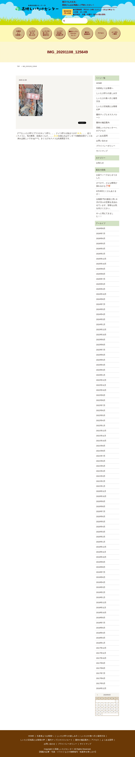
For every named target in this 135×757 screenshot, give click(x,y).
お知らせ (100, 163)
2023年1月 (100, 375)
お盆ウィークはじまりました (106, 176)
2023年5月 (100, 360)
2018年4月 (100, 633)
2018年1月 (100, 643)
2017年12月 (101, 648)
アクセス (101, 33)
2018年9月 (100, 618)
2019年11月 (101, 552)
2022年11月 (101, 385)
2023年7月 (100, 350)
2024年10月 (101, 294)
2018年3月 (100, 638)
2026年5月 (100, 243)
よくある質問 (114, 33)
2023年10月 (101, 335)
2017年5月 (100, 683)
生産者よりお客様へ (18, 33)
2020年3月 (100, 532)
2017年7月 (100, 673)
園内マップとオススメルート (73, 33)
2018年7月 (100, 623)
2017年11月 (101, 653)
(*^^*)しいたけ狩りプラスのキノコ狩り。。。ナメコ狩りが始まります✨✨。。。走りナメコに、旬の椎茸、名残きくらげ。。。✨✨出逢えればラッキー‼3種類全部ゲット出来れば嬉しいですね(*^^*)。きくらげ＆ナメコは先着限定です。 (54, 136)
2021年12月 (101, 431)
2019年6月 (100, 577)
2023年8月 (100, 345)
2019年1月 (100, 597)
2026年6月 (100, 238)
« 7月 (98, 695)
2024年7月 (100, 304)
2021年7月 (100, 456)
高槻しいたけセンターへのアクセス (106, 129)
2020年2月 (100, 537)
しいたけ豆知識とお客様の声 (60, 33)
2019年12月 (101, 547)
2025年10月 (101, 264)
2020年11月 (101, 491)
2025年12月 (101, 259)
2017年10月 (101, 658)
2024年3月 (100, 319)
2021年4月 (100, 471)
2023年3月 (100, 370)
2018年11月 (101, 608)
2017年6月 (100, 678)
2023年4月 (100, 365)
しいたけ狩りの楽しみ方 (32, 33)
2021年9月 (100, 446)
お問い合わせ (102, 141)
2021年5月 (100, 466)
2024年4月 (100, 314)
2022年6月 (100, 410)
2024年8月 (100, 299)
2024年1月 (100, 324)
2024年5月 (100, 309)
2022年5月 (100, 415)
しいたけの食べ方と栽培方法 (46, 33)
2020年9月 (100, 501)
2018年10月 (101, 612)
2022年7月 (100, 405)
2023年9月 (100, 340)
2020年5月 (100, 522)
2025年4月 (100, 289)
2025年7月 (100, 279)
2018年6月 (100, 628)
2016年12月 (101, 688)
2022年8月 (100, 400)
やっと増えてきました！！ (104, 215)
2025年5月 (100, 284)
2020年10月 (101, 496)
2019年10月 (101, 557)
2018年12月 (101, 602)
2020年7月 (100, 511)
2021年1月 (100, 486)
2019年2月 (100, 592)
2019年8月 (100, 567)
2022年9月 (100, 395)
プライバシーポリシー (105, 146)
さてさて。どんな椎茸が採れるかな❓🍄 (106, 184)
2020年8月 (100, 506)
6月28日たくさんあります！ (106, 192)
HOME (99, 83)
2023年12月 (101, 329)
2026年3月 (100, 249)
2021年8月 (100, 451)
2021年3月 (100, 476)
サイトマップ (102, 151)
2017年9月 (100, 663)
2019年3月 (100, 587)
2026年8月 (100, 228)
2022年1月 (100, 426)
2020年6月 (100, 516)
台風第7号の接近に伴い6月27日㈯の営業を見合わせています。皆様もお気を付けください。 (106, 203)
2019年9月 (100, 562)
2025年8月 (100, 274)
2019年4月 (100, 582)
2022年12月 (101, 380)
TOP (18, 66)
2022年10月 (101, 390)
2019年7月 (100, 572)
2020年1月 (100, 542)
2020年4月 (100, 527)
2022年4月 (100, 420)
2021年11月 (101, 436)
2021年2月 (100, 481)
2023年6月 (100, 355)
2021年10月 (101, 441)
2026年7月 (100, 233)
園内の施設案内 (87, 33)
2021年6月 (100, 461)
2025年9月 (100, 269)
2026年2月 (100, 254)
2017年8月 (100, 668)
